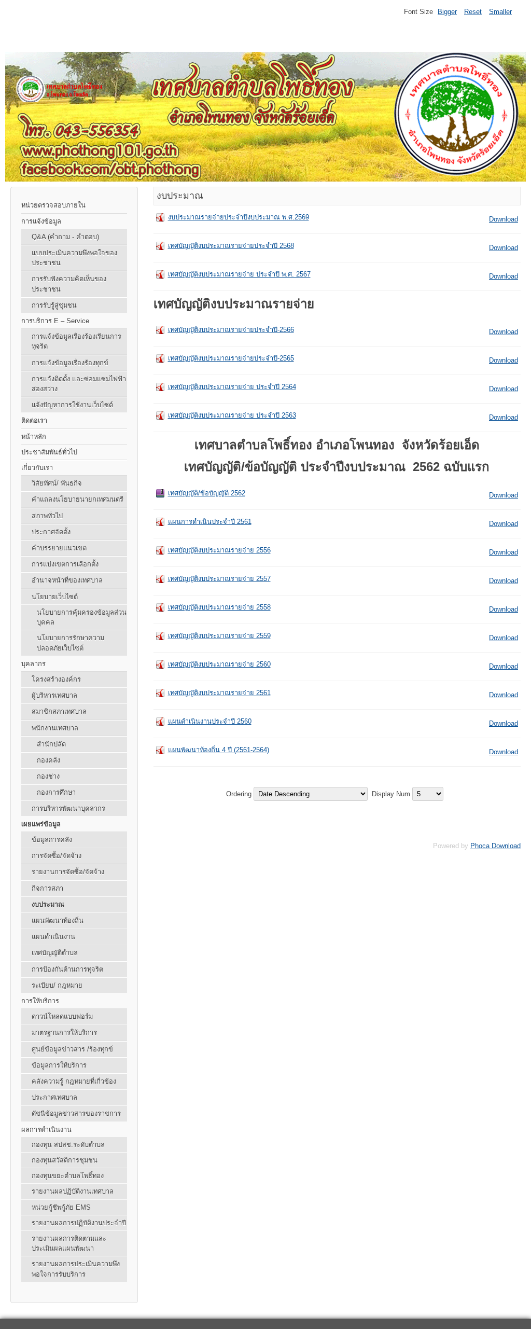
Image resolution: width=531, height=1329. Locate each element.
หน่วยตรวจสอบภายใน (53, 205)
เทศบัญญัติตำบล (55, 953)
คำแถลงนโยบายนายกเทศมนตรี (77, 499)
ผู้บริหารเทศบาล (54, 695)
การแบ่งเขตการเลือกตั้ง (65, 564)
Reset (473, 12)
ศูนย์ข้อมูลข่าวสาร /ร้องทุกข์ (72, 1049)
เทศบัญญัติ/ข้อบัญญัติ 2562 (206, 493)
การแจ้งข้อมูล (41, 221)
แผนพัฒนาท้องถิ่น (57, 920)
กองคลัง (48, 760)
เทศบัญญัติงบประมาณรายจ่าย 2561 (219, 693)
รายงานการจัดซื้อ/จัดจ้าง (68, 872)
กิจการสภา (47, 888)
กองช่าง (48, 776)
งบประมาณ (48, 904)
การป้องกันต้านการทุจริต (67, 969)
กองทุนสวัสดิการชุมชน (64, 1160)
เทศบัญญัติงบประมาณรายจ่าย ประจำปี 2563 (232, 415)
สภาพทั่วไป (47, 516)
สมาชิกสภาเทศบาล (59, 711)
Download (503, 219)
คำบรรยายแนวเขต (59, 548)
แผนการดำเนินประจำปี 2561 (209, 521)
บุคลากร (33, 664)
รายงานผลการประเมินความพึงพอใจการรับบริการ (76, 1269)
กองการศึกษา (56, 792)
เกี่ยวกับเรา (37, 468)
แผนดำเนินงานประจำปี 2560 (209, 721)
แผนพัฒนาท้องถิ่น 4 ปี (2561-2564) (218, 750)
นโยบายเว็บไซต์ (55, 597)
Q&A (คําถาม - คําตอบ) (65, 237)
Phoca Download (495, 846)
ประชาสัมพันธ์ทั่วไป (49, 452)
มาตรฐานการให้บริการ (64, 1032)
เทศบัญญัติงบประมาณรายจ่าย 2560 (219, 664)
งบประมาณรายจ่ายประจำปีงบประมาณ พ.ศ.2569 (238, 217)
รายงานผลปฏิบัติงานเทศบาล (73, 1191)
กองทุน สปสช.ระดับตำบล (68, 1144)
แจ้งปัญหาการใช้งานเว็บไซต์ (72, 405)
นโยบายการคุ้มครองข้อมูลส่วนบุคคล (82, 617)
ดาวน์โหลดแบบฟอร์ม (62, 1016)
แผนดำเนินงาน (53, 936)
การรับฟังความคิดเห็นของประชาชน (69, 284)
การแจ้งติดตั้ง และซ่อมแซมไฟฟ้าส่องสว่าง (79, 384)
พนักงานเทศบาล (55, 728)
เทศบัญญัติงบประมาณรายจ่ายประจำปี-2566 (231, 330)
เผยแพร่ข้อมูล (41, 824)
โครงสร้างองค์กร (56, 679)
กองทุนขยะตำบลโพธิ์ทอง (68, 1176)
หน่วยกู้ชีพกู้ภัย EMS (61, 1207)
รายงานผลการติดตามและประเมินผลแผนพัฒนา (69, 1243)
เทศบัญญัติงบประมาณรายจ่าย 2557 (219, 579)
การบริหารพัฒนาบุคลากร (68, 808)
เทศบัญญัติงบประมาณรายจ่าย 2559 (219, 636)
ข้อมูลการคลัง (52, 839)
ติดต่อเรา (34, 420)
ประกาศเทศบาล (54, 1097)
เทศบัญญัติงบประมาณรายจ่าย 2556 (219, 550)
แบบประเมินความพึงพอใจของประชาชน (74, 258)
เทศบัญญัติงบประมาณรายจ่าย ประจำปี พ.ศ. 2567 (239, 274)
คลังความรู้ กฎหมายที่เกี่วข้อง (74, 1081)
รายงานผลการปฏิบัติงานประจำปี (79, 1223)
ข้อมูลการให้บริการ (59, 1065)
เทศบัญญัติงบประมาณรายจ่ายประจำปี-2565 (231, 358)
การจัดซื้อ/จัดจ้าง (56, 856)
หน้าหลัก (33, 436)
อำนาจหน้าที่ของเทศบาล (67, 580)
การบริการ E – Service (55, 321)
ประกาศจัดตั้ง (51, 532)
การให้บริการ (40, 1001)
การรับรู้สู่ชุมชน (54, 305)
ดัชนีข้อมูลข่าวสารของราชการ (76, 1113)
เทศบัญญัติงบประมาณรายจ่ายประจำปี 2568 (231, 246)
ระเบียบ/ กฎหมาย (57, 985)
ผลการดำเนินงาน (46, 1129)
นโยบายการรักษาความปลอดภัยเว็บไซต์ (70, 643)
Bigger (447, 12)
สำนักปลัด (51, 744)
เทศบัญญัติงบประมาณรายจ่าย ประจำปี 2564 (232, 387)
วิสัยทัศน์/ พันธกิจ (57, 483)
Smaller (500, 12)
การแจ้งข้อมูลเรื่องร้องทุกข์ (70, 363)
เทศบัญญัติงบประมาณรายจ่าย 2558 (219, 607)
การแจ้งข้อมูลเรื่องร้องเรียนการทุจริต (76, 341)
